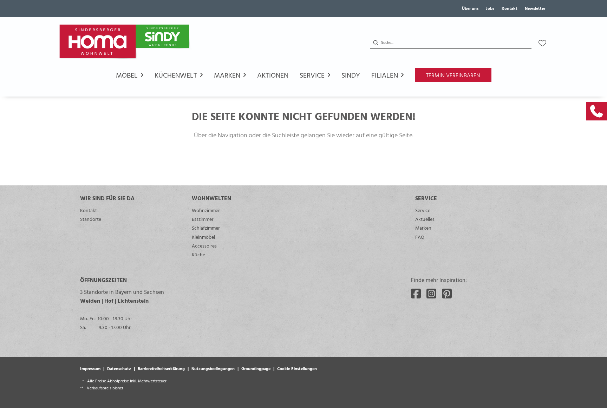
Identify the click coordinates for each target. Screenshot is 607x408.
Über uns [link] (470, 8)
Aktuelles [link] (425, 219)
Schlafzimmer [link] (206, 227)
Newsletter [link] (535, 8)
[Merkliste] (542, 43)
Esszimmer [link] (203, 219)
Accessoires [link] (204, 245)
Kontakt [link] (509, 8)
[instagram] (431, 293)
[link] (596, 111)
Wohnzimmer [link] (206, 210)
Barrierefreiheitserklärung (161, 368)
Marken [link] (423, 227)
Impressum (90, 368)
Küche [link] (198, 254)
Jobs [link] (490, 8)
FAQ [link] (419, 237)
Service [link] (422, 210)
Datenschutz (119, 368)
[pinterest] (447, 293)
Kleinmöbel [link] (203, 237)
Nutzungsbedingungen (213, 368)
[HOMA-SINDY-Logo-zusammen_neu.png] (125, 43)
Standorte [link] (90, 219)
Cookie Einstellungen (297, 368)
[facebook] (416, 293)
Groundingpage (255, 368)
